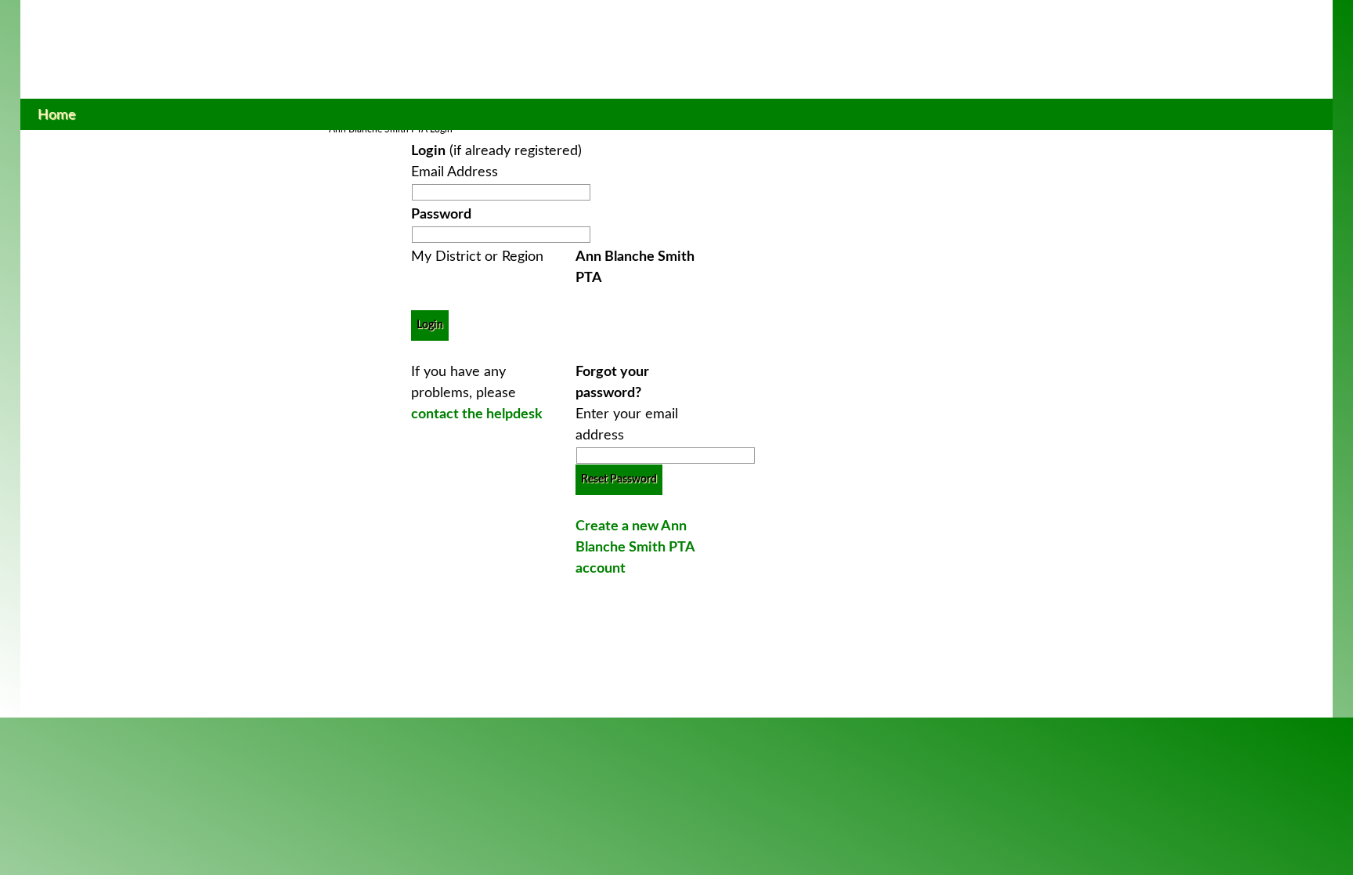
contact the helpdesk (477, 414)
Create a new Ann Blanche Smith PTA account (635, 547)
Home (57, 114)
